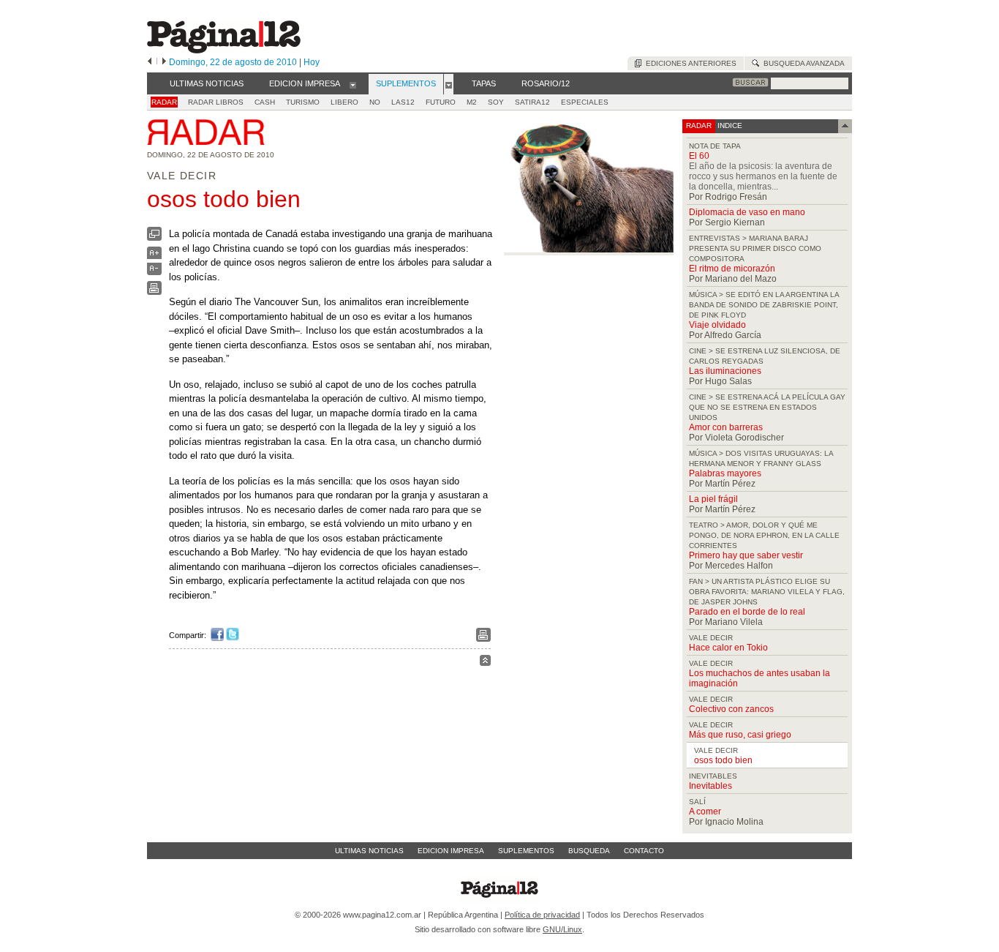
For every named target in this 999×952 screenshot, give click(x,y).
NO (374, 102)
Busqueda (589, 851)
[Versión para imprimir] (154, 291)
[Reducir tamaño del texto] (154, 271)
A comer (705, 811)
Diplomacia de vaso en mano (747, 212)
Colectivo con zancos (731, 709)
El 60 (699, 156)
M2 (472, 102)
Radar (164, 102)
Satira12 (532, 102)
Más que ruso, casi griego (740, 735)
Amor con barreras (726, 427)
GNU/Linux (562, 929)
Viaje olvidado (717, 325)
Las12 (403, 102)
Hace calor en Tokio (728, 647)
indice (728, 125)
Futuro (441, 102)
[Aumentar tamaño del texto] (154, 256)
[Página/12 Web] (224, 50)
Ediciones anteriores (688, 63)
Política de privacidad (542, 914)
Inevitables (710, 786)
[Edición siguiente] (164, 62)
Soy (496, 102)
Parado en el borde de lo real (747, 612)
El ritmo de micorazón (732, 268)
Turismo (303, 102)
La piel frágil (713, 499)
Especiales (584, 102)
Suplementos (526, 851)
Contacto (644, 851)
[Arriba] (485, 662)
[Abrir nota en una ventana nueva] (154, 237)
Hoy (312, 62)
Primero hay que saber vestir (746, 555)
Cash (265, 102)
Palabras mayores (725, 473)
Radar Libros (216, 102)
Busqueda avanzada (802, 63)
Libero (344, 102)
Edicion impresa (451, 851)
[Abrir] (353, 84)
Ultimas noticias (369, 851)
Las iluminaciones (725, 371)
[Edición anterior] (149, 62)
